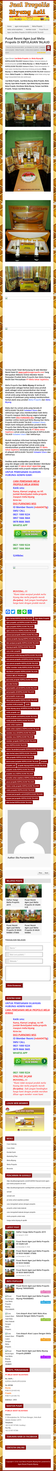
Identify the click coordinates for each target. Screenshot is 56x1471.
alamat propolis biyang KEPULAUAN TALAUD (23, 639)
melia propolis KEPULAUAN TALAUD (20, 721)
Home (9, 26)
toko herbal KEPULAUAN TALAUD (19, 802)
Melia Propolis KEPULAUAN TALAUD (27, 421)
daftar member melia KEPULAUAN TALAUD (22, 667)
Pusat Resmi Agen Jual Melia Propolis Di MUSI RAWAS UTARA (14, 929)
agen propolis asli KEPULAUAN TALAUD (21, 623)
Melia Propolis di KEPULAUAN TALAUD (28, 72)
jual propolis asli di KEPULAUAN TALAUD (21, 688)
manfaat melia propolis (14, 704)
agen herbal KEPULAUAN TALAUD (19, 618)
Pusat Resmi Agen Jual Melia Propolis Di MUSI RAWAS (32, 929)
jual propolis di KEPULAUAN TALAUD (20, 692)
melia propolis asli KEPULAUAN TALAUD (21, 717)
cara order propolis (13, 651)
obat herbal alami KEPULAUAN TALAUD (21, 753)
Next (46, 873)
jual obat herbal (12, 684)
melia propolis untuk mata (16, 1216)
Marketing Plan (12, 1156)
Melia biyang (44, 377)
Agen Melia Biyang (34, 83)
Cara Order (11, 1148)
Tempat (38, 86)
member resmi (31, 29)
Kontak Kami (11, 1152)
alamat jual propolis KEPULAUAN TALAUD (22, 635)
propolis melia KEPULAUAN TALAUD (20, 770)
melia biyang (43, 468)
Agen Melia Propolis (18, 83)
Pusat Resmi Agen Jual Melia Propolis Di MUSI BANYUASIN (32, 1271)
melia (28, 704)
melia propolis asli (13, 712)
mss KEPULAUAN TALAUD (16, 745)
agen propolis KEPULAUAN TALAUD (19, 627)
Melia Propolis (37, 26)
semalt (9, 1192)
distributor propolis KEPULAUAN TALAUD (22, 672)
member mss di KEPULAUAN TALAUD (20, 733)
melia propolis (25, 468)
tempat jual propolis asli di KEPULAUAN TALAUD (24, 794)
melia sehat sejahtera (15, 29)
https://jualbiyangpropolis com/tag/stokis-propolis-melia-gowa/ (28, 1188)
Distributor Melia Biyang (25, 86)
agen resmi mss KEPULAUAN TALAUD (20, 631)
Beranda (10, 1169)
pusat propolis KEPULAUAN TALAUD (20, 782)
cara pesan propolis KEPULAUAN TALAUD (22, 663)
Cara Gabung (11, 1144)
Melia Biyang (27, 64)
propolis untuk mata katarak (16, 1208)
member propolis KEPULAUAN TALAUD (21, 741)
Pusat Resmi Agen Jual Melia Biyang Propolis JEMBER (32, 1352)
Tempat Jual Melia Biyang (21, 89)
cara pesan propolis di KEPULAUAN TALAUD (23, 659)
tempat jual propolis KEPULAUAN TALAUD (22, 798)
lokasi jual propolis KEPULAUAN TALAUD (21, 700)
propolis (44, 761)
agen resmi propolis (22, 26)
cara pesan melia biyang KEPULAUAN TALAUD (24, 655)
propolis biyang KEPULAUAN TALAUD (32, 766)
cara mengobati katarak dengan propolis (21, 1212)
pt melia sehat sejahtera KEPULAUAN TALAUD (23, 778)
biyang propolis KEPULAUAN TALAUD (20, 647)
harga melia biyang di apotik (17, 1220)
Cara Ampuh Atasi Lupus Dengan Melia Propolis (33, 1334)
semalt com (11, 1196)
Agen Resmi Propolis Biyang (28, 1464)
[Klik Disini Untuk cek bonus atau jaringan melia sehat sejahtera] (26, 1120)
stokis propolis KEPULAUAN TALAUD (20, 790)
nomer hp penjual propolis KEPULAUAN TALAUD (24, 749)
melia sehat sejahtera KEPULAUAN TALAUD (22, 729)
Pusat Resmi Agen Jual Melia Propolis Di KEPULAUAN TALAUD (27, 40)
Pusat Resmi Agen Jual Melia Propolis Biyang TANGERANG (32, 1287)
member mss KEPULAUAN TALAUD (19, 737)
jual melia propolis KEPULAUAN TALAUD (21, 680)
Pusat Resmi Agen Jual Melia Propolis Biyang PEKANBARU (32, 1297)
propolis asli (10, 766)
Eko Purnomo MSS (18, 47)
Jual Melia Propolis (12, 81)
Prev (40, 873)
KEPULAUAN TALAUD (14, 410)
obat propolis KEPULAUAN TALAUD (19, 757)
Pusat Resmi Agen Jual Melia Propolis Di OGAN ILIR (32, 903)
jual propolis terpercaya (15, 696)
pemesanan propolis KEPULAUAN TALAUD (22, 761)
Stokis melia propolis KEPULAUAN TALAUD (22, 786)
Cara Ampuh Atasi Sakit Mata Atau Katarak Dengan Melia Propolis (31, 1314)
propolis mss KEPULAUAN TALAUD (19, 774)
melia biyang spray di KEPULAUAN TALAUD (22, 708)
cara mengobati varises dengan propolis (21, 1204)
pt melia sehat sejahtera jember (18, 1200)
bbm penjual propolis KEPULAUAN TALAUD (22, 643)
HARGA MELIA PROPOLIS (16, 676)
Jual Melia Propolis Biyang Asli (29, 1462)
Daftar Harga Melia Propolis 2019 (13, 902)
